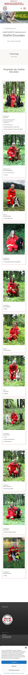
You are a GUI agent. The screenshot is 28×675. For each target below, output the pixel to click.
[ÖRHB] (11, 8)
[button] (26, 647)
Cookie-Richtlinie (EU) (6, 637)
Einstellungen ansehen (14, 670)
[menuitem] (20, 8)
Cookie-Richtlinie (7, 673)
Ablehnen (14, 666)
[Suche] (20, 8)
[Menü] (24, 8)
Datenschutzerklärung (15, 673)
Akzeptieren (14, 662)
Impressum (22, 673)
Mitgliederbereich (13, 1)
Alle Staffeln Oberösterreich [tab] (10, 28)
